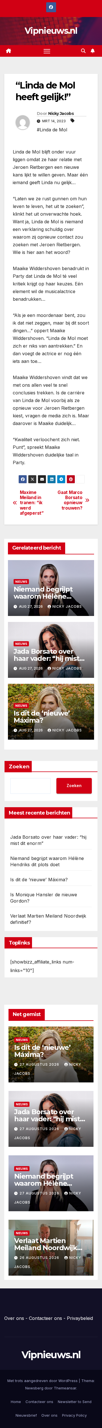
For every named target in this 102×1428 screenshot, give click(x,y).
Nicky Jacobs (61, 113)
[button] (83, 51)
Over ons (14, 1318)
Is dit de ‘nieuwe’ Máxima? (42, 716)
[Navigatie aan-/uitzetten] (47, 51)
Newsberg (34, 1388)
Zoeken (19, 767)
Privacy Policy (74, 1415)
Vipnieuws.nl (51, 31)
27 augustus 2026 (40, 1064)
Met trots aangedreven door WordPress (43, 1380)
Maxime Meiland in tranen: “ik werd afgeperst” (32, 503)
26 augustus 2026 (40, 1257)
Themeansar (65, 1388)
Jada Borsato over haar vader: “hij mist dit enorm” (46, 658)
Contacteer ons (45, 1318)
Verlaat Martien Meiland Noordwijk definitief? (45, 1247)
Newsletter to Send (75, 1401)
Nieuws (21, 581)
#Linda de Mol (52, 130)
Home (16, 1401)
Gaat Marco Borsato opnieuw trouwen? (70, 500)
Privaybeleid (80, 1318)
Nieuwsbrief (26, 1415)
